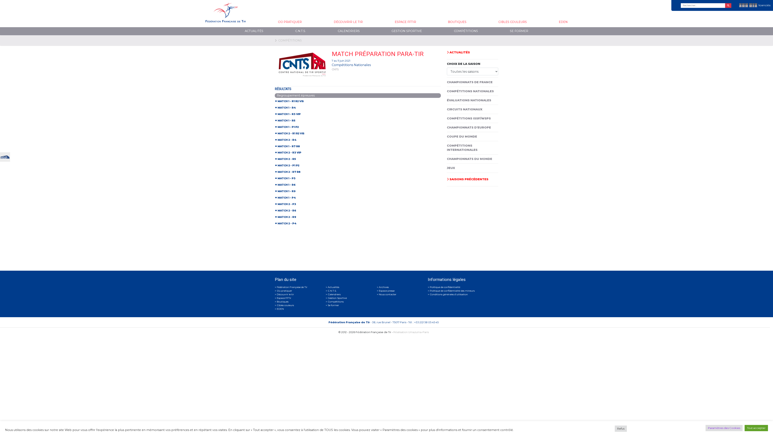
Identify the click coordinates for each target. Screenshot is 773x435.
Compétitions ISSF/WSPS (469, 118)
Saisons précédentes (468, 179)
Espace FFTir (405, 22)
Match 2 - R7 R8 (289, 171)
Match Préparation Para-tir (378, 53)
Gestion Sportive (407, 31)
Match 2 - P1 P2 (288, 165)
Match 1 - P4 (287, 197)
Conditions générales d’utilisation (449, 294)
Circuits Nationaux (464, 109)
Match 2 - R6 (287, 210)
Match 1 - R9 (286, 191)
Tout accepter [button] (756, 428)
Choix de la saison (463, 64)
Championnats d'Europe (469, 127)
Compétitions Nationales (470, 91)
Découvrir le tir (348, 22)
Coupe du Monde (462, 136)
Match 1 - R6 (286, 184)
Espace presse (387, 290)
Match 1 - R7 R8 (289, 146)
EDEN (563, 22)
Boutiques (457, 22)
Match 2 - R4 (287, 139)
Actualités (254, 31)
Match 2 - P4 (287, 223)
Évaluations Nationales (469, 100)
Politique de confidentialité (445, 287)
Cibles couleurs (512, 22)
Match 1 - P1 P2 (288, 126)
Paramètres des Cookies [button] (724, 428)
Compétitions (466, 31)
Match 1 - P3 (286, 178)
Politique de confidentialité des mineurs (452, 290)
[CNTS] (5, 156)
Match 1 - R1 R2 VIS (291, 101)
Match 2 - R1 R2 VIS (291, 133)
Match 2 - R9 (287, 217)
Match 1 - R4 (287, 107)
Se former (519, 31)
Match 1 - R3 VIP (289, 114)
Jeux (451, 168)
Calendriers (349, 31)
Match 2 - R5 (287, 159)
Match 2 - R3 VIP (289, 152)
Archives (384, 287)
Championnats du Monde (469, 159)
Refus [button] (620, 428)
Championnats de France (470, 82)
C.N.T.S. (300, 31)
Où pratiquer (290, 22)
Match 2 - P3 (287, 204)
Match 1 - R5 (286, 120)
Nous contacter (387, 294)
